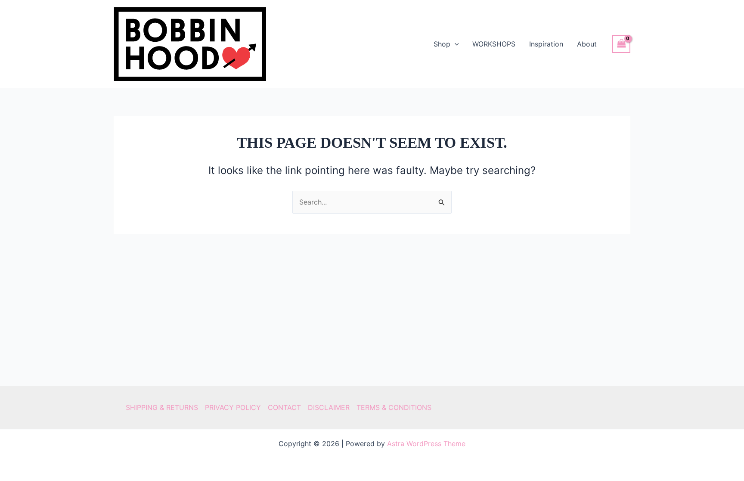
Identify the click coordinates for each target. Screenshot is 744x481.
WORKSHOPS (493, 44)
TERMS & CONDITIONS (393, 407)
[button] (454, 44)
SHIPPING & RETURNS (162, 407)
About (587, 44)
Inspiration (546, 44)
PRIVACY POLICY (233, 407)
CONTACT (284, 407)
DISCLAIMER (329, 407)
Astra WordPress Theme (426, 443)
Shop (442, 44)
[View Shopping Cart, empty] (621, 44)
